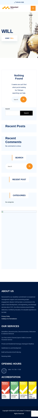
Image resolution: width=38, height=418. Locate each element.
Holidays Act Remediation (9, 319)
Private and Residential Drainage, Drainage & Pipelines (17, 344)
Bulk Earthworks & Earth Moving (11, 352)
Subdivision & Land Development (11, 348)
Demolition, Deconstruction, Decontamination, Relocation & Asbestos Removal (18, 332)
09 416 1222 (20, 2)
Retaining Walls (6, 356)
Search (7, 109)
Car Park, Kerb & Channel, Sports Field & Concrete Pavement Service (16, 338)
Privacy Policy (5, 316)
